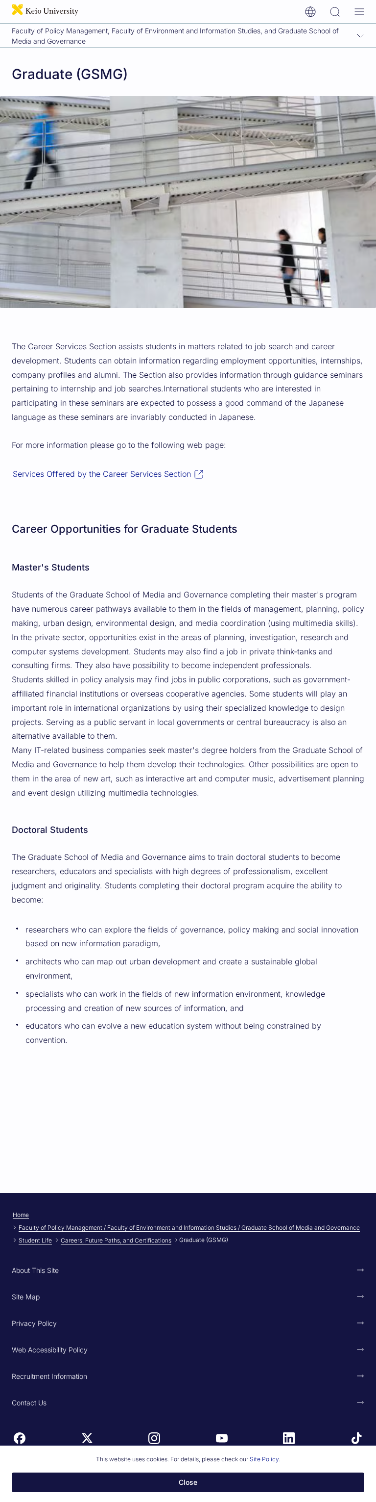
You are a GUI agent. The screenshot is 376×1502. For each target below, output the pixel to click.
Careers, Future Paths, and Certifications (116, 1240)
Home (21, 1214)
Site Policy (264, 1459)
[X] (87, 1438)
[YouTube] (222, 1438)
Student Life (35, 1240)
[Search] (335, 12)
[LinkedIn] (289, 1438)
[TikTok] (356, 1438)
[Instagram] (154, 1438)
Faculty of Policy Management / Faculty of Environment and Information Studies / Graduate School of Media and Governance (189, 1227)
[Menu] (359, 12)
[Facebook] (19, 1438)
